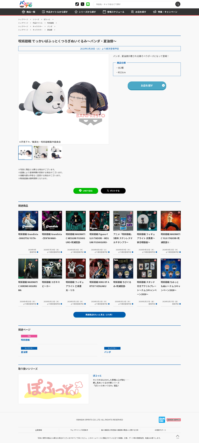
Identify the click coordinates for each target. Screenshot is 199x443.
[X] (77, 4)
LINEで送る (88, 190)
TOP (177, 438)
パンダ (49, 26)
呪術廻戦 (50, 23)
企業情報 (38, 430)
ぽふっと (47, 19)
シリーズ (36, 19)
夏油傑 (49, 30)
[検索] (177, 4)
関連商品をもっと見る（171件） (99, 314)
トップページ (23, 19)
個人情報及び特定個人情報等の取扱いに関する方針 (119, 430)
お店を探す (147, 85)
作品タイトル (38, 23)
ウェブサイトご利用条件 (79, 430)
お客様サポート (160, 430)
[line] (88, 4)
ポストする (115, 190)
